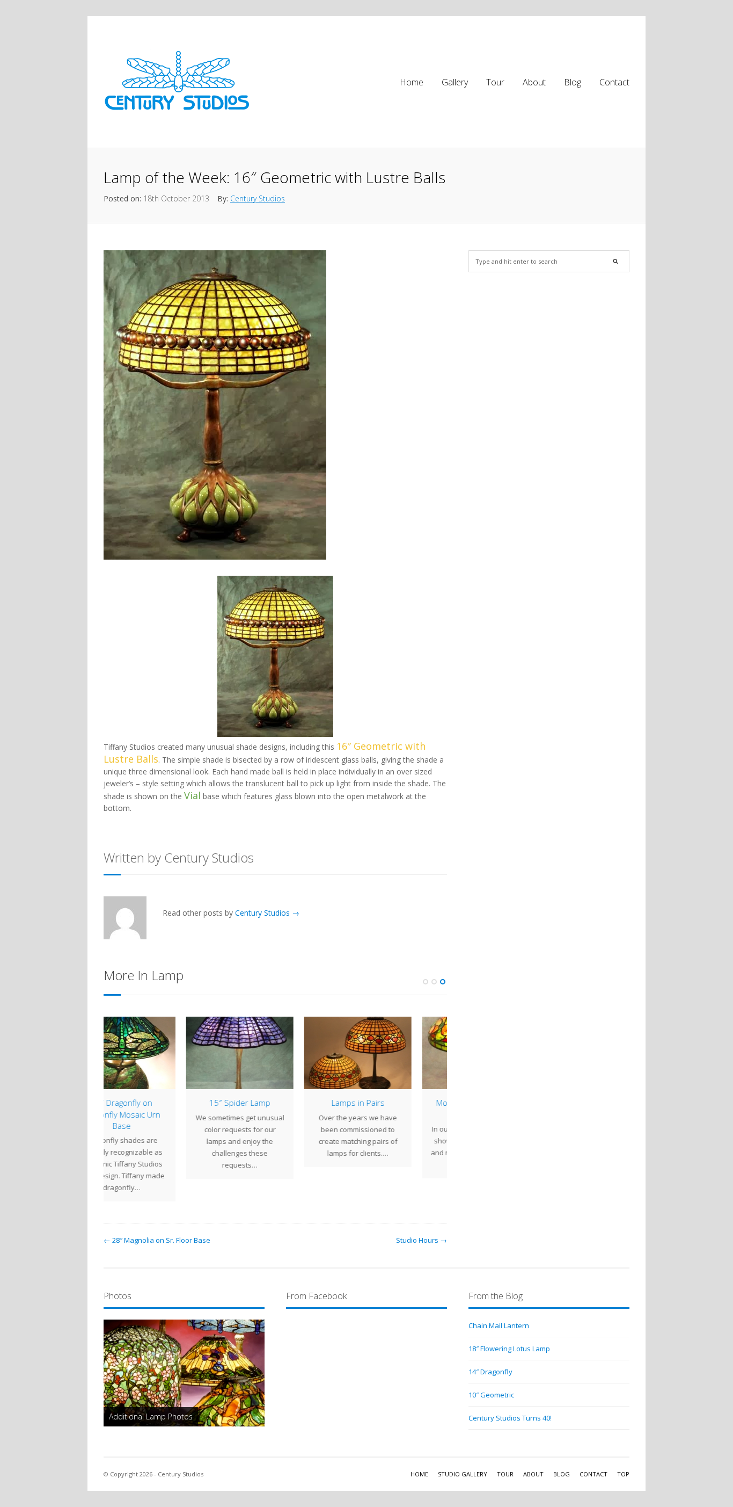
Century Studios (257, 198)
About (534, 82)
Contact (614, 82)
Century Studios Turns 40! (510, 1418)
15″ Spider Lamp (157, 1102)
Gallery (455, 82)
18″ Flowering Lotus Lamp (509, 1348)
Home (411, 82)
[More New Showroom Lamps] (393, 1053)
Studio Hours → (421, 1240)
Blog (572, 82)
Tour (495, 82)
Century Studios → (267, 913)
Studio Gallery (462, 1474)
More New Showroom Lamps (394, 1108)
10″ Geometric (491, 1395)
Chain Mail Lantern (498, 1325)
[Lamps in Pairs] (275, 1053)
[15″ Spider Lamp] (157, 1053)
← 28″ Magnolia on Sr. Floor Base (157, 1240)
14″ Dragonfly (490, 1371)
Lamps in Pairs (275, 1102)
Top (623, 1474)
